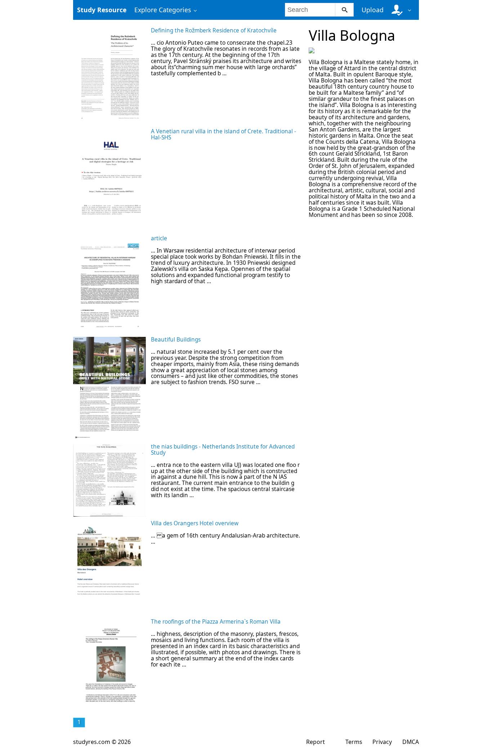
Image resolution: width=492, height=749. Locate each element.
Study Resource (101, 9)
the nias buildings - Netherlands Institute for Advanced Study (223, 449)
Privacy (382, 742)
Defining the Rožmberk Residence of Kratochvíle (214, 30)
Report (315, 742)
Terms (353, 742)
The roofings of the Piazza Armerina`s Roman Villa (216, 621)
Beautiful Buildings (176, 339)
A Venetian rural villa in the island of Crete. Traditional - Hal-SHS (223, 134)
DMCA (410, 742)
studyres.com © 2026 (102, 742)
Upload (373, 9)
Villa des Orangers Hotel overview (194, 523)
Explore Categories (162, 9)
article (159, 238)
